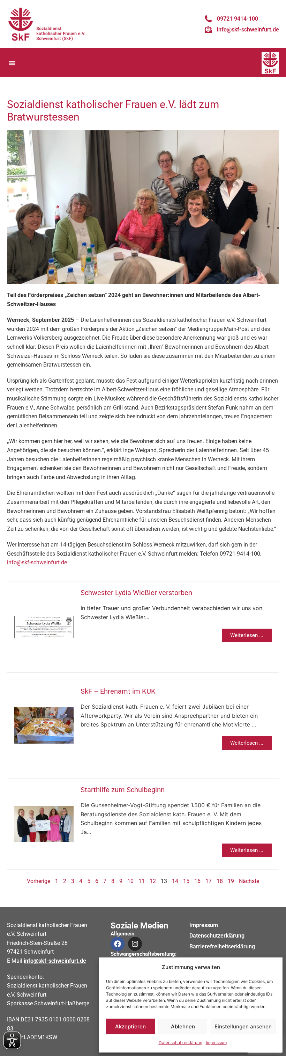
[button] (12, 63)
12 (153, 881)
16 (197, 881)
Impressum (216, 1042)
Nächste (249, 881)
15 (186, 881)
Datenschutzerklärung (180, 1042)
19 (231, 881)
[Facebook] (118, 944)
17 (208, 881)
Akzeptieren (130, 1026)
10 (130, 881)
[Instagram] (135, 944)
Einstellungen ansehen (243, 1026)
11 (141, 881)
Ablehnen (183, 1026)
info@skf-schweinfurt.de (37, 562)
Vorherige (38, 881)
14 (175, 881)
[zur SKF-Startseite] (47, 24)
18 (220, 881)
